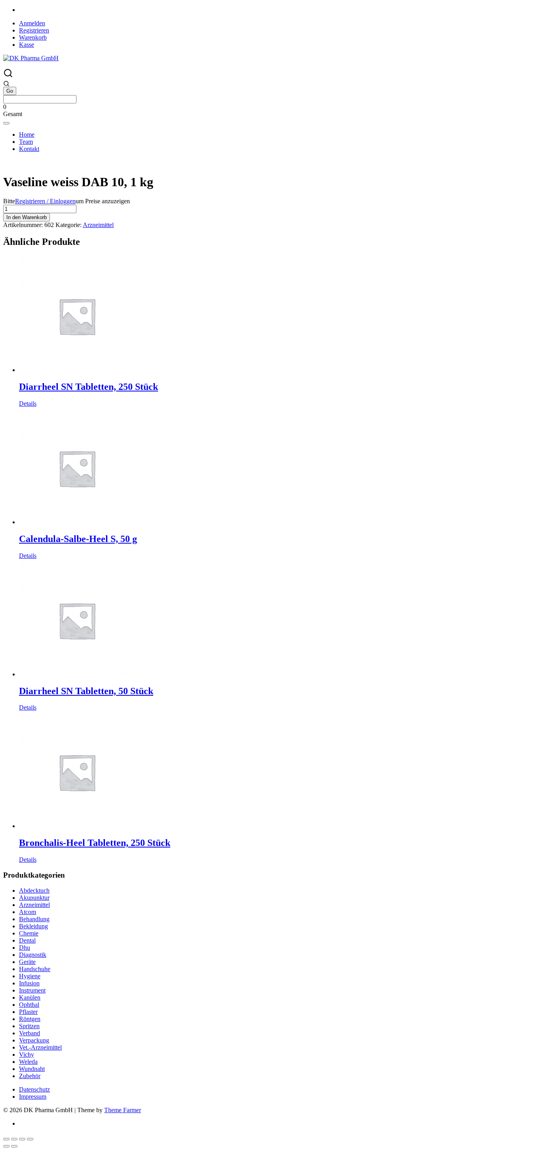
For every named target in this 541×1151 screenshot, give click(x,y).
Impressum (32, 1096)
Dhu (24, 947)
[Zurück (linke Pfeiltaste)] (6, 1146)
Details (27, 403)
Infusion (29, 983)
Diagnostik (32, 954)
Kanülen (29, 997)
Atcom (27, 912)
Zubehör (29, 1076)
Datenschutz (34, 1089)
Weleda (28, 1061)
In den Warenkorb (26, 217)
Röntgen (29, 1018)
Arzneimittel (98, 224)
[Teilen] (22, 1139)
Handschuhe (34, 969)
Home (26, 134)
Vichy (26, 1054)
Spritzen (29, 1026)
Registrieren (34, 30)
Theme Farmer (122, 1110)
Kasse (26, 44)
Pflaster (28, 1011)
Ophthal (29, 1004)
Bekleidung (33, 926)
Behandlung (34, 919)
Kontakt (29, 148)
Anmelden (32, 23)
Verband (29, 1033)
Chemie (28, 933)
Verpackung (34, 1040)
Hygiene (29, 976)
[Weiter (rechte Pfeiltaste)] (14, 1146)
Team (26, 141)
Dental (27, 940)
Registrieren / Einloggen (45, 201)
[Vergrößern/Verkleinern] (6, 1139)
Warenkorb (33, 37)
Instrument (32, 990)
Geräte (27, 961)
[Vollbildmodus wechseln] (14, 1139)
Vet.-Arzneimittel (40, 1047)
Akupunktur (34, 897)
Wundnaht (32, 1068)
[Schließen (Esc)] (30, 1139)
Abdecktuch (34, 890)
